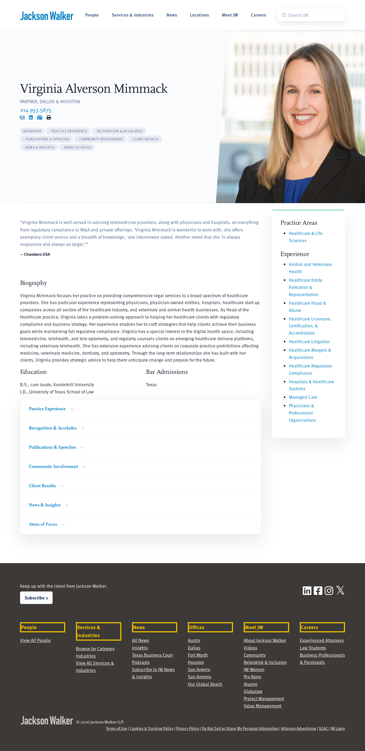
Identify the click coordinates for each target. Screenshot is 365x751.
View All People (35, 640)
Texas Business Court (152, 655)
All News (140, 640)
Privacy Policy (187, 728)
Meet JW (230, 14)
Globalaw (253, 691)
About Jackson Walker (265, 640)
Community (255, 655)
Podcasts (141, 662)
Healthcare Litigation (309, 341)
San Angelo (199, 669)
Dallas (194, 647)
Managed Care (303, 397)
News (171, 14)
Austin (194, 640)
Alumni (251, 684)
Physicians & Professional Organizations (302, 412)
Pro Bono (252, 676)
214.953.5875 (35, 109)
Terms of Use (116, 728)
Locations (199, 14)
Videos (250, 647)
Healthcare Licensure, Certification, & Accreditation (310, 325)
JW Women (254, 669)
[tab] (32, 131)
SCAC (323, 728)
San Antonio (199, 676)
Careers (258, 14)
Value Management (262, 705)
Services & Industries (133, 14)
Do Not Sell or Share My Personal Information (240, 728)
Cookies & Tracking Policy (151, 728)
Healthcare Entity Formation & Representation (305, 287)
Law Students (313, 647)
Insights (140, 647)
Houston (196, 662)
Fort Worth (198, 655)
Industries (86, 655)
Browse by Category (95, 648)
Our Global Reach (205, 684)
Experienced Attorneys (322, 640)
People (92, 14)
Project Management (264, 698)
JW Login (338, 728)
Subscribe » (36, 597)
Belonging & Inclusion (265, 662)
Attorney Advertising (298, 728)
